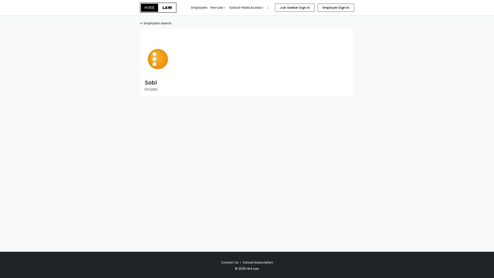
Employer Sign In (336, 7)
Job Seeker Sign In (295, 7)
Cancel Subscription (258, 262)
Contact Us (229, 262)
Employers (199, 7)
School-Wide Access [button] (245, 7)
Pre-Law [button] (217, 7)
